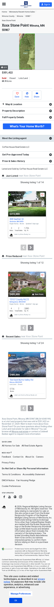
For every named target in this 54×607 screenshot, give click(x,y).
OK (15, 600)
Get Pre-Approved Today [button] (15, 154)
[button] (45, 4)
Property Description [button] (13, 110)
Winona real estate (20, 431)
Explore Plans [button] (44, 555)
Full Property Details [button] (13, 117)
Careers (39, 457)
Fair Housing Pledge (25, 480)
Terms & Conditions (11, 474)
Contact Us (18, 457)
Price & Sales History (13, 161)
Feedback (6, 457)
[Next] (31, 247)
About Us (29, 457)
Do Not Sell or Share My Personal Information (25, 468)
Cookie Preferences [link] (11, 486)
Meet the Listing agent (14, 138)
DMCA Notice (8, 480)
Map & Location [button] (13, 104)
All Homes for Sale (11, 445)
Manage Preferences (21, 594)
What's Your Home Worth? (27, 126)
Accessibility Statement (34, 474)
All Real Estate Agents (32, 445)
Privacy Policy (8, 462)
